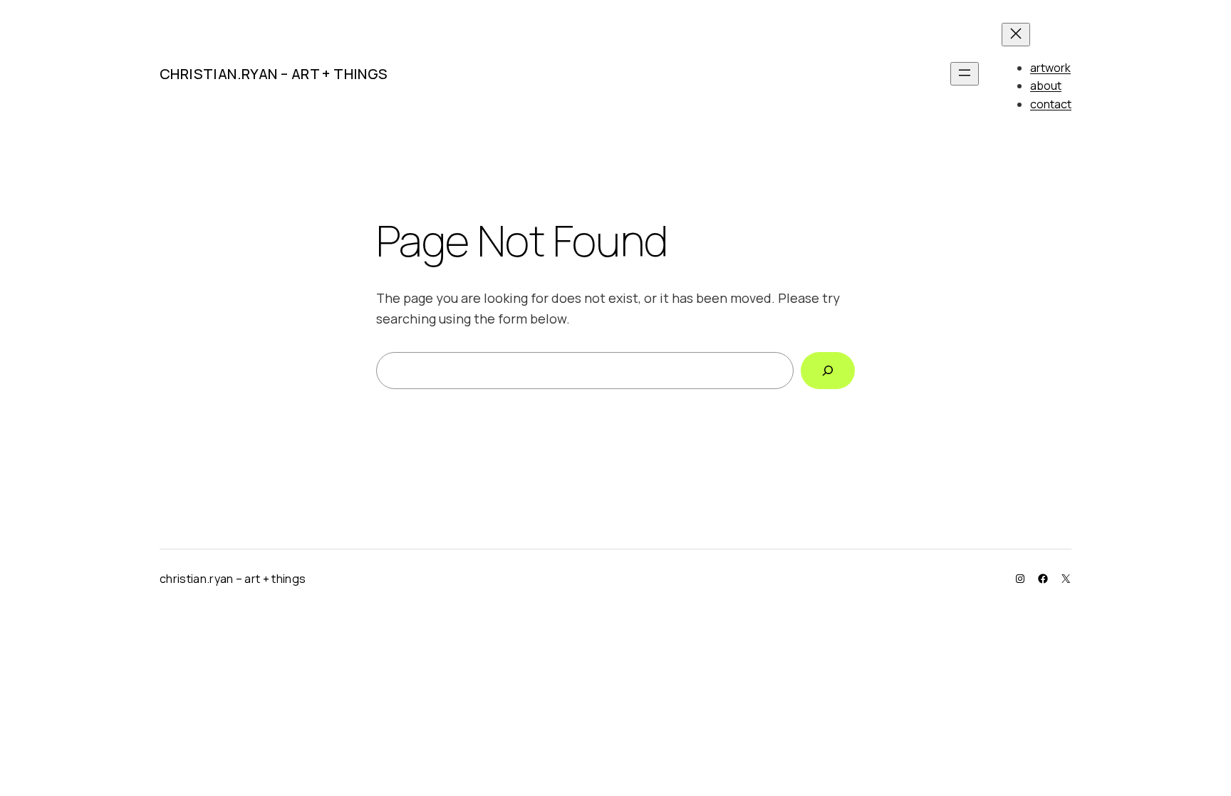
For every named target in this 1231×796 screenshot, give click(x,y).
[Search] (828, 370)
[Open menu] (964, 74)
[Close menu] (1016, 34)
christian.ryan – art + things (274, 73)
